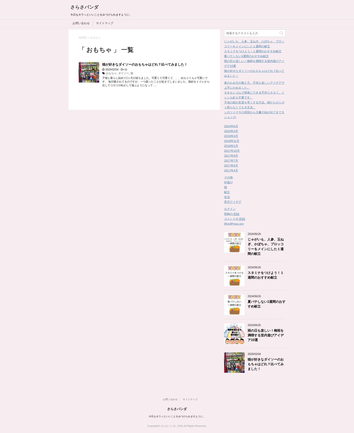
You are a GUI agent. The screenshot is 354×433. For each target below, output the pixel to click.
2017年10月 (232, 150)
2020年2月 (231, 131)
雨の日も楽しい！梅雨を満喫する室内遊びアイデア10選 (266, 335)
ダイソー (123, 73)
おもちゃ (111, 73)
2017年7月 (231, 160)
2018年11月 (231, 141)
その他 (228, 177)
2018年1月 (231, 145)
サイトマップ (104, 23)
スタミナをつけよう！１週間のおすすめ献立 (252, 51)
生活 (227, 197)
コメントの (234, 218)
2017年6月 (231, 165)
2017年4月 (231, 170)
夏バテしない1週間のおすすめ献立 (246, 56)
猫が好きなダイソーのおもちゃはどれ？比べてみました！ (144, 64)
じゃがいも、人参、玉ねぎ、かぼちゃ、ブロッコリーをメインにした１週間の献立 (266, 246)
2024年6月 (231, 126)
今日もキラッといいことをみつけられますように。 (177, 416)
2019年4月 (231, 136)
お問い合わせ (81, 23)
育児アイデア (232, 202)
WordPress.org (234, 223)
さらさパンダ (84, 7)
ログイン (230, 209)
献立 (227, 192)
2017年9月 (231, 155)
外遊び (228, 182)
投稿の (231, 213)
